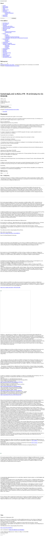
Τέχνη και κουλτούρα (7, 52)
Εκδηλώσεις (5, 15)
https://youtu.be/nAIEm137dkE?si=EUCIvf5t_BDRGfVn (11, 390)
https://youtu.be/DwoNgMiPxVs (6, 527)
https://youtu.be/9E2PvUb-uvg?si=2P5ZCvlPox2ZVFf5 (10, 394)
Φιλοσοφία (5, 51)
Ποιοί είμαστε (5, 6)
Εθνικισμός (7, 46)
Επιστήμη (4, 50)
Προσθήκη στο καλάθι (4, 106)
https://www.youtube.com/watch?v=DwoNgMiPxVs (10, 233)
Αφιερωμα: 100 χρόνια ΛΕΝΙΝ (9, 27)
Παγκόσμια (7, 35)
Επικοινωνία (5, 16)
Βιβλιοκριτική (5, 7)
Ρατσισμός (7, 45)
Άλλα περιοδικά (6, 55)
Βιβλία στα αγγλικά (6, 54)
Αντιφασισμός (5, 42)
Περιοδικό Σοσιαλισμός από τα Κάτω (7, 64)
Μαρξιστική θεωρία (6, 28)
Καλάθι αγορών (6, 9)
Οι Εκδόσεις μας (6, 22)
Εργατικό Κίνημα (6, 38)
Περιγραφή (5, 111)
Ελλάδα (6, 34)
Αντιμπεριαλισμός (6, 48)
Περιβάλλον (5, 49)
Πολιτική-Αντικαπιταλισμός (10, 31)
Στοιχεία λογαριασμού (9, 12)
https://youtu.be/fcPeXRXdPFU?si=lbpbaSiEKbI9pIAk (10, 386)
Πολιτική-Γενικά (8, 32)
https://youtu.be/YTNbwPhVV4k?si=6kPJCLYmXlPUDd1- (11, 382)
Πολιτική (4, 30)
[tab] (24, 111)
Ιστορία (4, 33)
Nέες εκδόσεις (5, 24)
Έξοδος (6, 14)
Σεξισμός (7, 47)
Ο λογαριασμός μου (6, 11)
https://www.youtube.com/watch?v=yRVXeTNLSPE (10, 287)
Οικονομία (5, 29)
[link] (34, 440)
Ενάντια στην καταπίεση (9, 44)
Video (4, 8)
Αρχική (4, 5)
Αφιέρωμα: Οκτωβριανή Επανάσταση (12, 36)
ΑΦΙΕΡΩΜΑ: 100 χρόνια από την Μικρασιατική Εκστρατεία (16, 37)
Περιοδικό (8, 26)
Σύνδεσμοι (5, 10)
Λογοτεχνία (5, 53)
